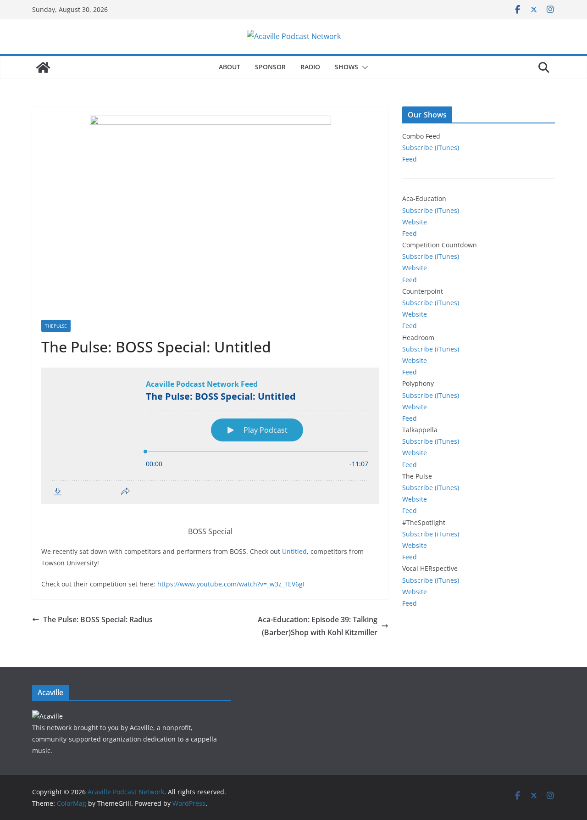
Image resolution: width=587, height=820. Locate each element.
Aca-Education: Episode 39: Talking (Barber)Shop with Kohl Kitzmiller (317, 626)
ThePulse (56, 326)
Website (414, 222)
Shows (346, 66)
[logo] (47, 716)
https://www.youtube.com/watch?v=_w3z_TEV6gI (231, 584)
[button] (363, 67)
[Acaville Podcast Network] (43, 67)
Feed (409, 159)
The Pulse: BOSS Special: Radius (98, 619)
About (229, 66)
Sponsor (270, 66)
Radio (310, 66)
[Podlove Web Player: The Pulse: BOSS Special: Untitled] (210, 436)
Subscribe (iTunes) (430, 147)
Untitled (294, 551)
